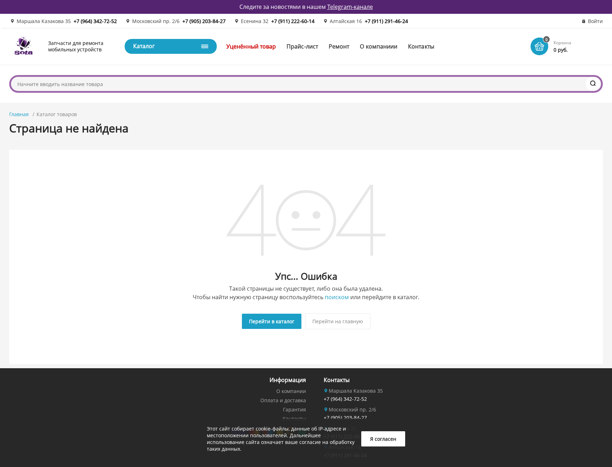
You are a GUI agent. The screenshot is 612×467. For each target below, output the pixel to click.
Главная (19, 114)
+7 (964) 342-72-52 (95, 21)
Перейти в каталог (271, 321)
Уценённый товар (251, 46)
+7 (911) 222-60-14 (292, 21)
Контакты (421, 46)
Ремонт (339, 46)
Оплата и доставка (283, 400)
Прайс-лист (302, 46)
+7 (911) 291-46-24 (386, 21)
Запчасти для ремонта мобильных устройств (75, 46)
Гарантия (294, 409)
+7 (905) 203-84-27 (204, 21)
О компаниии (378, 46)
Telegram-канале (350, 7)
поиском (337, 297)
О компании (291, 391)
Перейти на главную (337, 321)
